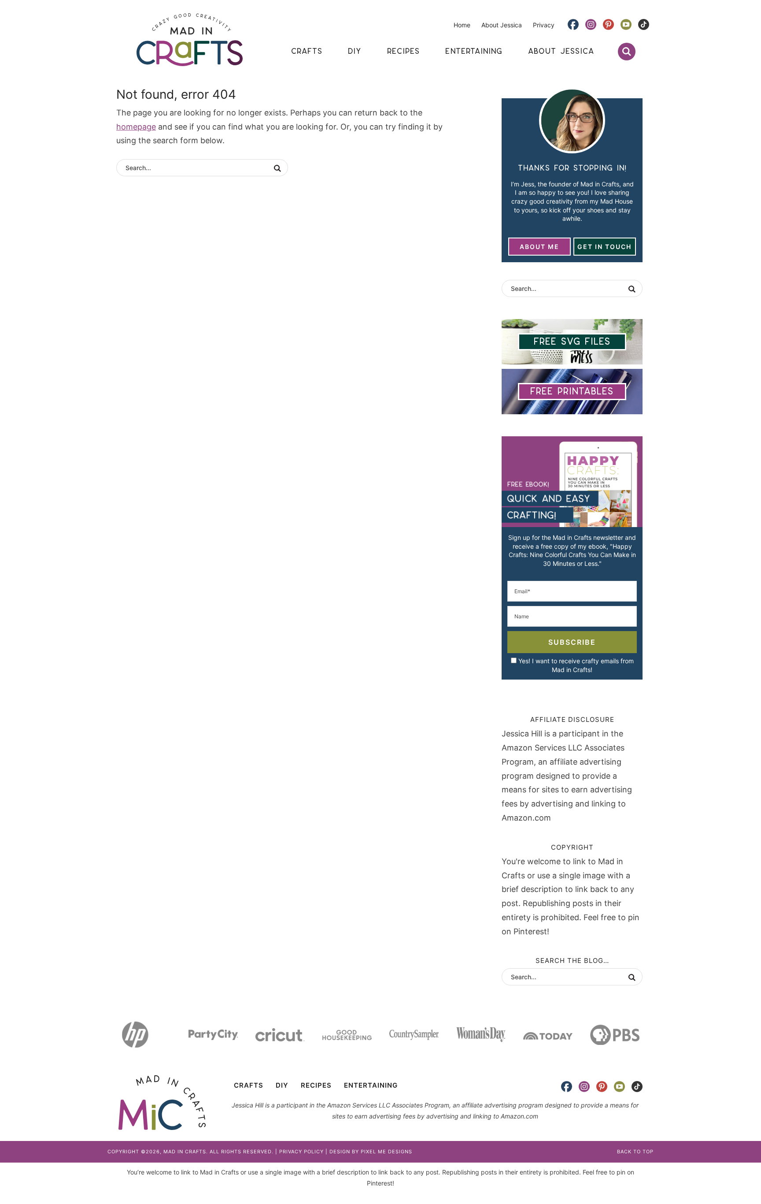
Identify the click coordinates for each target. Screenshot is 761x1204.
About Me (539, 246)
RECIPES (316, 1085)
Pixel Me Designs (386, 1151)
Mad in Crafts (189, 39)
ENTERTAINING (371, 1085)
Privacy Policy (301, 1151)
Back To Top (635, 1151)
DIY (282, 1085)
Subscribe (572, 642)
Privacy (543, 25)
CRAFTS (248, 1085)
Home (462, 25)
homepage (136, 126)
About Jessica (501, 25)
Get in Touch (604, 246)
